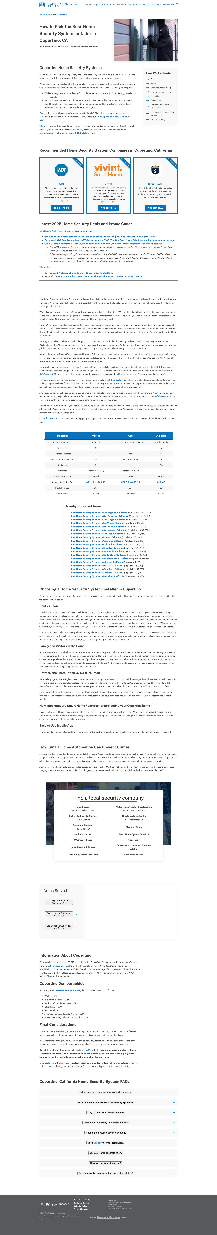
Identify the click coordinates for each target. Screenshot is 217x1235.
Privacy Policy (112, 1200)
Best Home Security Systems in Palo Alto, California (97, 565)
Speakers (120, 4)
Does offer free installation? (105, 1153)
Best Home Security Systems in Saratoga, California (97, 572)
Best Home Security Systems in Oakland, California (97, 544)
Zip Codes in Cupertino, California (59, 927)
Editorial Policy (80, 1206)
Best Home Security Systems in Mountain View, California (100, 558)
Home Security (47, 14)
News (156, 4)
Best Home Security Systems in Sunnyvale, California (98, 551)
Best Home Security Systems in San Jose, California (97, 533)
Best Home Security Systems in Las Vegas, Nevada (97, 523)
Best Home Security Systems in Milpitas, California (97, 562)
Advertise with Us (82, 1199)
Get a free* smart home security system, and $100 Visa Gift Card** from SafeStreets (100, 236)
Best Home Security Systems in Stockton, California (97, 548)
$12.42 (161, 482)
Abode (161, 435)
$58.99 (136, 482)
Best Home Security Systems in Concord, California (97, 541)
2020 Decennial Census (68, 990)
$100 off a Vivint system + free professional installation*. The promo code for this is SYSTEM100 (93, 276)
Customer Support (82, 1203)
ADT (91, 113)
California (62, 14)
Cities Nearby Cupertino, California (59, 914)
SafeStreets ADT (47, 230)
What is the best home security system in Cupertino (105, 1092)
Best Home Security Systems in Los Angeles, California (99, 512)
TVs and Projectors (94, 4)
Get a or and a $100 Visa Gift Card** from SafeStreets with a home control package (109, 240)
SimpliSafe (115, 380)
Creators (146, 4)
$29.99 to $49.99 (96, 482)
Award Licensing (81, 1209)
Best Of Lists (168, 4)
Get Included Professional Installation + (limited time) (79, 273)
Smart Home (132, 4)
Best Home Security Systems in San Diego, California (98, 519)
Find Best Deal (61, 208)
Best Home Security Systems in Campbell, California (97, 569)
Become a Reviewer (108, 1217)
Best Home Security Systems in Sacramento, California (98, 530)
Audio (109, 4)
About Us (93, 1217)
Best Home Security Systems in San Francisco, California (99, 516)
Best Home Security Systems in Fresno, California (96, 537)
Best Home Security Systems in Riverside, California (97, 526)
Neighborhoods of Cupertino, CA (59, 901)
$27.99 (125, 482)
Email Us (124, 1217)
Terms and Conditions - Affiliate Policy (119, 1202)
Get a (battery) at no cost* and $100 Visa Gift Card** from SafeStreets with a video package (103, 243)
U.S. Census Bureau (58, 965)
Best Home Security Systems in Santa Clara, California (98, 555)
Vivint (42, 267)
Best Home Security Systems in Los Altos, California (97, 576)
